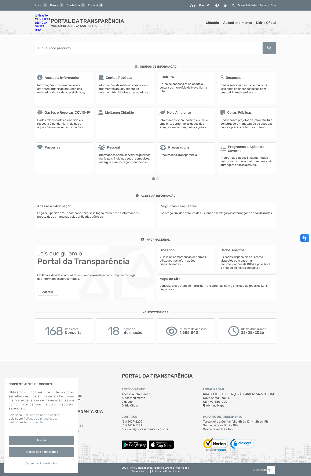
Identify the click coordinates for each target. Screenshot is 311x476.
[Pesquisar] (269, 48)
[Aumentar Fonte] (193, 5)
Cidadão (212, 23)
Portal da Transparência (87, 21)
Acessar (47, 292)
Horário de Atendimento (222, 417)
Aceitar (41, 440)
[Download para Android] (134, 448)
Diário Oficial (266, 23)
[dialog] (41, 425)
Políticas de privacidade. (40, 418)
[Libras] (225, 5)
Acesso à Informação (136, 394)
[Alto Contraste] (217, 5)
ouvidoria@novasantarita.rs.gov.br (145, 429)
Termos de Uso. (34, 422)
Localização (213, 389)
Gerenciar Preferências (41, 463)
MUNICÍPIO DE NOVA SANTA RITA (74, 26)
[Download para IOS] (161, 448)
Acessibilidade (247, 5)
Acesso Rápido (133, 389)
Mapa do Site (267, 5)
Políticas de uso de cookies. (42, 415)
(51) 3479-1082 (132, 425)
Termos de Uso (140, 471)
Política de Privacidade (166, 471)
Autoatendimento (237, 23)
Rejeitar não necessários (41, 452)
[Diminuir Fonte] (201, 5)
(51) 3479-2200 (132, 421)
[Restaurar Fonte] (209, 5)
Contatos (129, 417)
